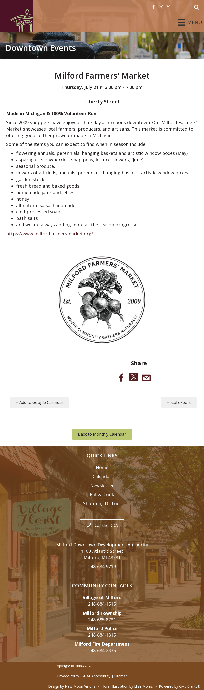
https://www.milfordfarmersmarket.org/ (49, 234)
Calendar (102, 476)
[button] (153, 7)
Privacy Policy (68, 676)
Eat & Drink (102, 494)
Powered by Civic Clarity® (179, 686)
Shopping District (102, 503)
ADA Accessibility (96, 676)
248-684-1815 (102, 635)
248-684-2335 (102, 650)
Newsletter (102, 485)
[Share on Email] (146, 377)
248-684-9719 (102, 566)
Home (102, 467)
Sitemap (121, 676)
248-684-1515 (102, 604)
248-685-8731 (102, 619)
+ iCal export (179, 402)
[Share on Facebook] (121, 377)
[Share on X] (133, 377)
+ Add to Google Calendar (39, 402)
